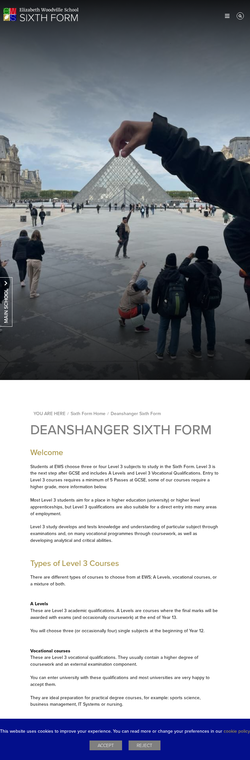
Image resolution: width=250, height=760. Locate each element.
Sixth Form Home (88, 413)
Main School (6, 306)
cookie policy (237, 731)
